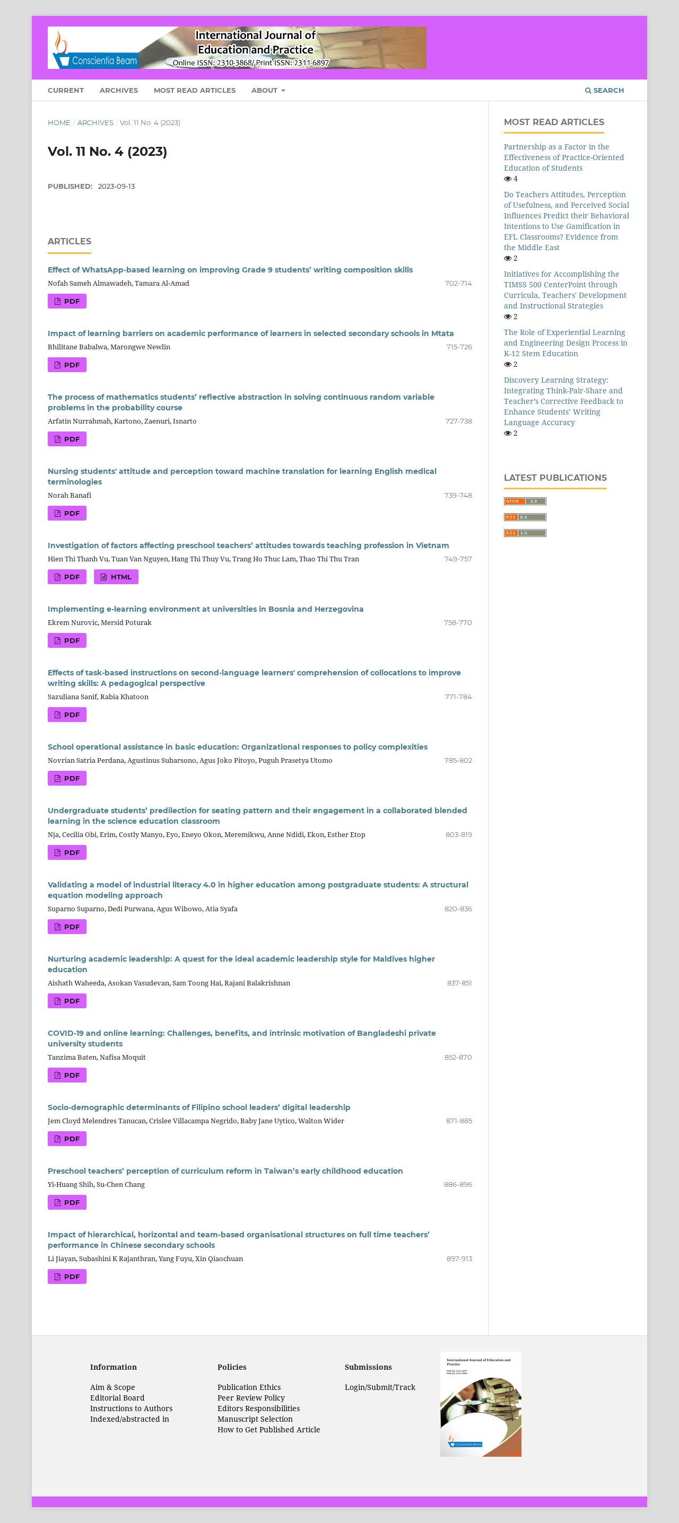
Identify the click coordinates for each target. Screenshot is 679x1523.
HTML (120, 577)
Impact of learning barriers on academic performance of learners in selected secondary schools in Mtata (251, 333)
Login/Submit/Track (380, 1387)
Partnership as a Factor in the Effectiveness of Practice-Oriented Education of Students (564, 157)
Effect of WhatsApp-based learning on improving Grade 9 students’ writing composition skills (230, 270)
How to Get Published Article (268, 1429)
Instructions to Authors (131, 1408)
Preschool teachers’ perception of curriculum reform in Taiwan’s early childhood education (225, 1171)
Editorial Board (117, 1398)
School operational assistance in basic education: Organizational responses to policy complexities (238, 747)
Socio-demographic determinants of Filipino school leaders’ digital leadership (199, 1107)
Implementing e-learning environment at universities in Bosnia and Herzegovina (206, 609)
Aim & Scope (112, 1387)
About (265, 90)
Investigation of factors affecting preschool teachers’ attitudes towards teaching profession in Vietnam (248, 545)
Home (59, 122)
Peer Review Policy (251, 1398)
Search (607, 90)
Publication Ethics (249, 1387)
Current (66, 90)
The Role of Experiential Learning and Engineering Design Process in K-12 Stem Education (566, 342)
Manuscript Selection (255, 1419)
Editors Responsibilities (258, 1408)
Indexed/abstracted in (129, 1419)
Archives (119, 90)
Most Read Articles (195, 90)
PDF (71, 301)
